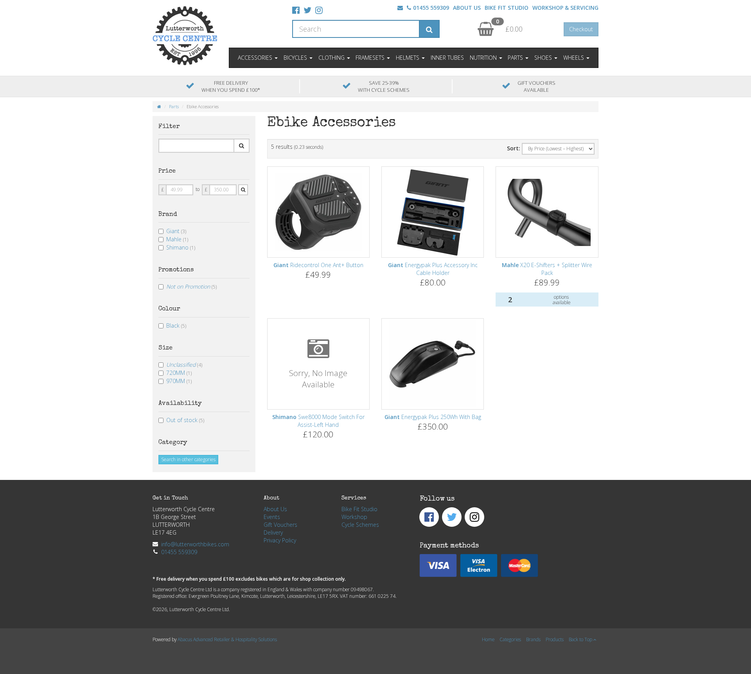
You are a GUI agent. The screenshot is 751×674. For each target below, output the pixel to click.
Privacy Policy (280, 540)
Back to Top (581, 639)
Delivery (273, 532)
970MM (179, 381)
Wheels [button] (574, 57)
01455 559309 (431, 7)
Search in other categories (188, 459)
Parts (174, 106)
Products (555, 639)
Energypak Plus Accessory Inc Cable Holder (433, 268)
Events (272, 517)
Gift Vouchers (280, 524)
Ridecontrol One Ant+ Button (318, 265)
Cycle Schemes (360, 524)
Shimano (180, 247)
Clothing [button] (332, 57)
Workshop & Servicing (565, 7)
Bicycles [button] (296, 57)
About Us (467, 7)
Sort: (513, 148)
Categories (510, 639)
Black (176, 325)
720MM (179, 372)
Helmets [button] (408, 57)
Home (488, 639)
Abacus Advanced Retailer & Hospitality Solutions (227, 639)
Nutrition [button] (484, 57)
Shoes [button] (543, 57)
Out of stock (185, 420)
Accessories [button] (256, 57)
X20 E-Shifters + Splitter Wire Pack (547, 268)
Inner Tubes (447, 57)
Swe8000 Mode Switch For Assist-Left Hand (318, 420)
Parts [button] (516, 57)
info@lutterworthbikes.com (195, 544)
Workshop (354, 517)
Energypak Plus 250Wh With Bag (432, 417)
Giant (176, 231)
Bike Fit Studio (506, 7)
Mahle (177, 239)
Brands (533, 639)
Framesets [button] (371, 57)
